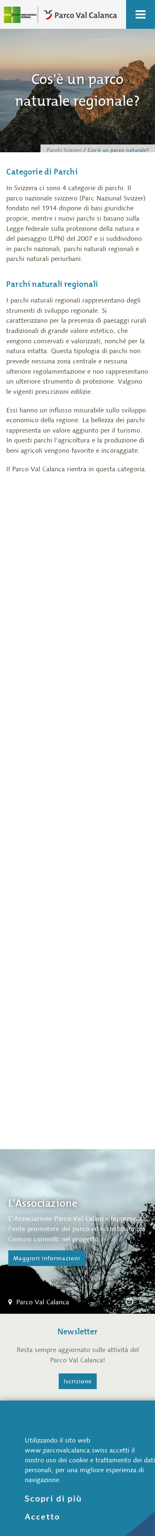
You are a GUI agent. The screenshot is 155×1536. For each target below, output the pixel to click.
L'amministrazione (146, 1303)
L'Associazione (132, 1303)
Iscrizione (78, 1381)
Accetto (42, 1517)
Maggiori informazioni (46, 1258)
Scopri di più (53, 1498)
